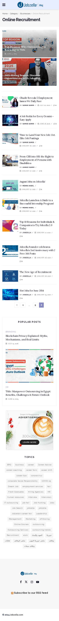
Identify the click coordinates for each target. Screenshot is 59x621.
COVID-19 (46, 481)
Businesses (25, 13)
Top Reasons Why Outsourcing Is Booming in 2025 (25, 48)
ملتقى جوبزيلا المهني (37, 541)
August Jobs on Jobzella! (32, 181)
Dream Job (13, 487)
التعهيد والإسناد (37, 535)
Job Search (17, 508)
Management (15, 519)
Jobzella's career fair (22, 514)
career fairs (31, 470)
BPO (9, 465)
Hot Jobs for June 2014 (32, 290)
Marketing (31, 519)
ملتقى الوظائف (19, 541)
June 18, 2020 (44, 124)
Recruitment (13, 535)
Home (5, 13)
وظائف (51, 541)
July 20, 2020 (44, 105)
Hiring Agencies (35, 492)
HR (7, 387)
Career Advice (44, 465)
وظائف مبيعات (29, 546)
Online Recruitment (41, 13)
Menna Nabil (28, 186)
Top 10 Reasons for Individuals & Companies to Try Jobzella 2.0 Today (37, 225)
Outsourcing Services (18, 530)
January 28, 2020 (43, 258)
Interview (32, 497)
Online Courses (21, 524)
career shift (46, 470)
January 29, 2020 (43, 295)
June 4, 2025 (11, 54)
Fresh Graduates (16, 492)
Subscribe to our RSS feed (31, 592)
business (19, 465)
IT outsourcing (11, 503)
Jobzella (26, 232)
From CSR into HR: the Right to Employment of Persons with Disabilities (37, 160)
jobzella (31, 508)
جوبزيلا (49, 535)
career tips (22, 476)
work (25, 535)
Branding (10, 42)
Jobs (52, 503)
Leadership (41, 514)
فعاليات (7, 541)
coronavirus (36, 476)
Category (14, 13)
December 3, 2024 (13, 82)
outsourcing (38, 524)
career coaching (14, 470)
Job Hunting (40, 503)
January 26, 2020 (28, 146)
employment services (33, 487)
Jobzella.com (16, 615)
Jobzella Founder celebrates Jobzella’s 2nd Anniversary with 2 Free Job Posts (37, 250)
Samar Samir (28, 105)
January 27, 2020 (28, 171)
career (31, 465)
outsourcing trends (42, 530)
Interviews (46, 497)
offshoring (45, 519)
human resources (15, 497)
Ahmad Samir (28, 167)
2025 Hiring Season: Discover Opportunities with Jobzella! (22, 77)
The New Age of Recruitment (35, 272)
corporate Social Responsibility (23, 481)
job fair (25, 503)
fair (49, 487)
